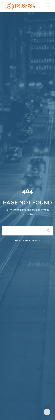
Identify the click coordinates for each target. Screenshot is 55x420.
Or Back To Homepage (27, 240)
